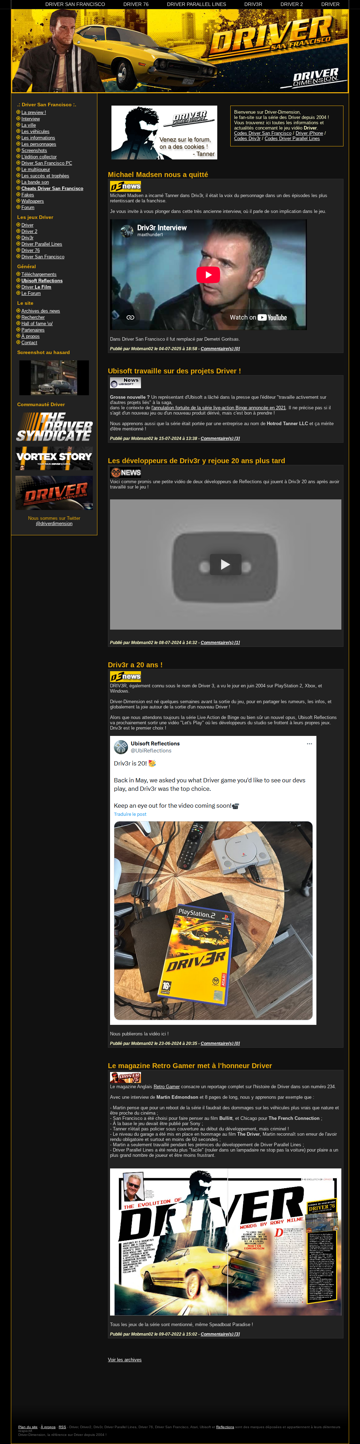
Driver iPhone (309, 133)
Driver (330, 4)
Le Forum (31, 293)
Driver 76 (136, 4)
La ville (28, 125)
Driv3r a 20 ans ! (135, 665)
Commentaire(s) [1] (220, 642)
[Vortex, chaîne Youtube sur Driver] (54, 468)
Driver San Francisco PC (46, 163)
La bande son (35, 182)
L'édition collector (39, 156)
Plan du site (28, 1427)
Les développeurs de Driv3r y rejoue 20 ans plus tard (196, 461)
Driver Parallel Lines (196, 4)
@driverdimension (54, 523)
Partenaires (33, 330)
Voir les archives (125, 1359)
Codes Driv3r (247, 138)
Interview (30, 118)
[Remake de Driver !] (54, 439)
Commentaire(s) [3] (220, 438)
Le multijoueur (35, 169)
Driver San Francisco (75, 4)
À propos (30, 336)
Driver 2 (292, 4)
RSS (62, 1427)
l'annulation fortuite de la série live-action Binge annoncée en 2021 (219, 407)
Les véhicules (35, 131)
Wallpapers (32, 201)
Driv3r (253, 4)
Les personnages (38, 144)
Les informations (38, 137)
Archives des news (40, 311)
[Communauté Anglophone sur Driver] (54, 508)
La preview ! (33, 112)
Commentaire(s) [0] (220, 348)
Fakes (27, 194)
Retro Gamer (167, 1086)
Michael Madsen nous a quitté (158, 174)
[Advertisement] (225, 1387)
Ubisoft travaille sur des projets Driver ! (174, 371)
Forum (27, 207)
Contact (29, 342)
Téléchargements (39, 274)
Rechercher (33, 317)
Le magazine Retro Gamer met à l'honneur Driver (190, 1066)
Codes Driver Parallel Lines (292, 138)
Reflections (225, 1427)
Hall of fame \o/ (37, 323)
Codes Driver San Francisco (262, 133)
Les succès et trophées (45, 175)
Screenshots (34, 150)
